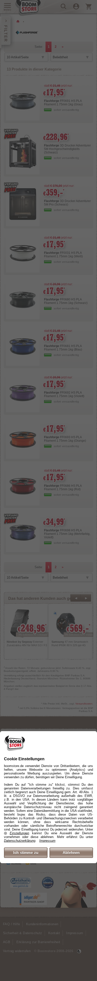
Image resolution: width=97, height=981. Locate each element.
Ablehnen (71, 852)
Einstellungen (19, 833)
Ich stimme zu (25, 852)
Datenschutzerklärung (19, 840)
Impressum (47, 840)
